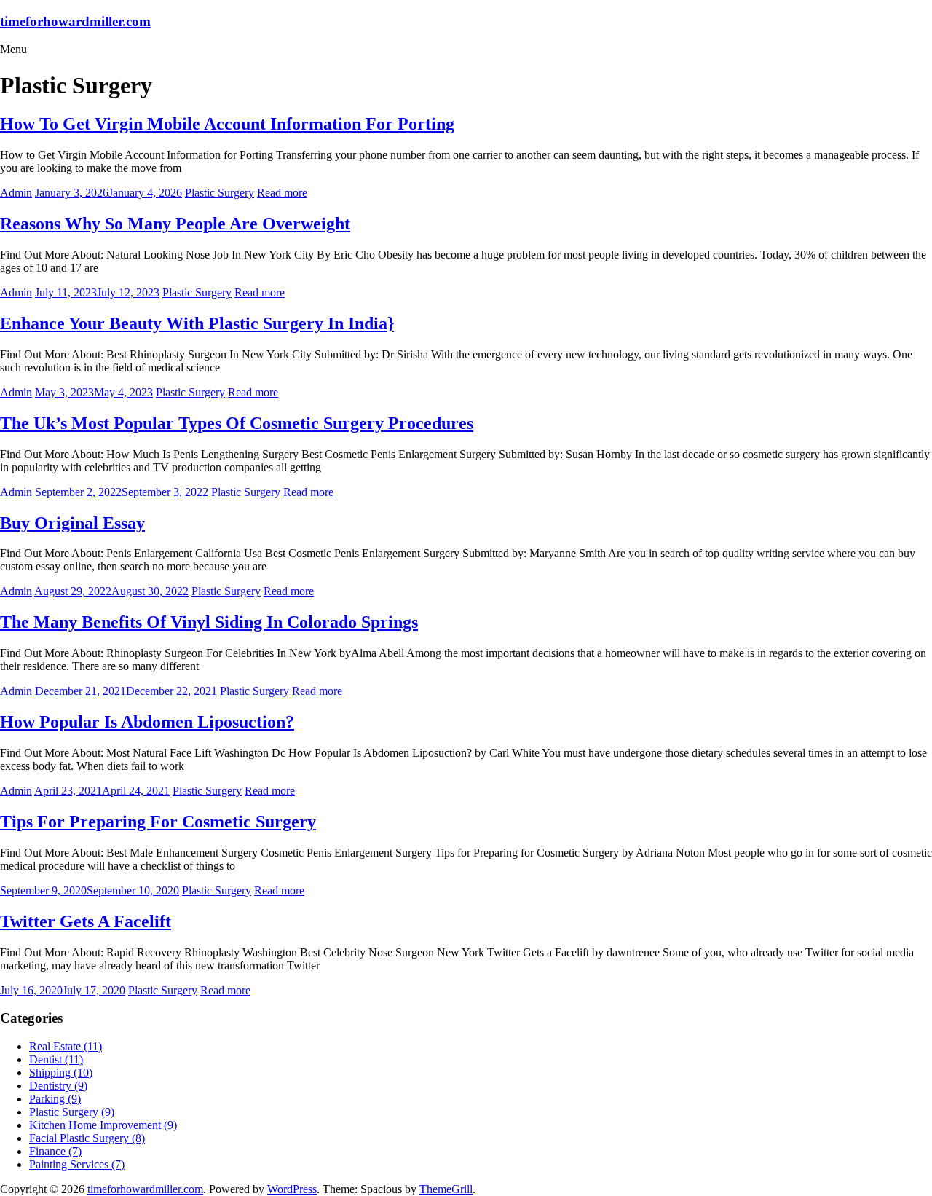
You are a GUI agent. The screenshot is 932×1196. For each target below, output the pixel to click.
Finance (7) (55, 1151)
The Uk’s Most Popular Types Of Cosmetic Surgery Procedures (236, 423)
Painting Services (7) (77, 1164)
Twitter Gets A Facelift (85, 921)
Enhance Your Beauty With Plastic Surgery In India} (197, 323)
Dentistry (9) (58, 1085)
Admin (16, 192)
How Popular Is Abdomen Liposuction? (147, 721)
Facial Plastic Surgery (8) (87, 1138)
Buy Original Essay (72, 523)
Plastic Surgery (219, 192)
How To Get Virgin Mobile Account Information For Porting (227, 123)
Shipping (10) (60, 1072)
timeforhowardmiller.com (75, 21)
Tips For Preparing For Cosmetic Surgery (158, 821)
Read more (282, 192)
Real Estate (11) (65, 1046)
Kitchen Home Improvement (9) (103, 1125)
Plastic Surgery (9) (71, 1112)
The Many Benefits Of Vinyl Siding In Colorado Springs (209, 622)
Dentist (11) (56, 1059)
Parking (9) (55, 1099)
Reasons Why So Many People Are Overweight (175, 223)
